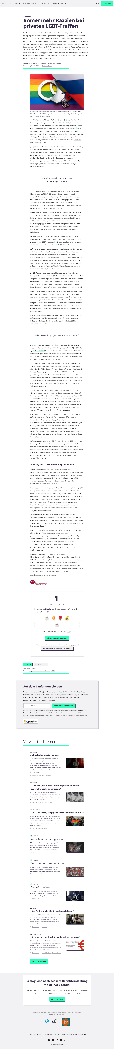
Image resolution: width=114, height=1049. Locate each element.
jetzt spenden (57, 999)
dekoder (33, 752)
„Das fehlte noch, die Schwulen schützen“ (52, 911)
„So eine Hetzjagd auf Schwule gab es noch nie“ (55, 937)
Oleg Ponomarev (46, 775)
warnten (39, 41)
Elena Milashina (46, 953)
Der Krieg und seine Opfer (47, 863)
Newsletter (34, 692)
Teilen (29, 664)
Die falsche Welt (40, 887)
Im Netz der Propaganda (46, 839)
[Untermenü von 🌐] (97, 3)
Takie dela (27, 16)
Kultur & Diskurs (36, 802)
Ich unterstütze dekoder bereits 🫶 (57, 648)
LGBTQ (53, 671)
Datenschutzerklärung (80, 715)
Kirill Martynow (42, 828)
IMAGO (37, 116)
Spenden (107, 3)
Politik (33, 828)
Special (35, 836)
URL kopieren (41, 664)
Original (25, 63)
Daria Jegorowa (48, 802)
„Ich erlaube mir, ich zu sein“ (45, 755)
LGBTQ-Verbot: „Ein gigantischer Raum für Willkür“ (57, 812)
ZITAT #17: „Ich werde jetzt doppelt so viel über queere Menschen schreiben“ (54, 787)
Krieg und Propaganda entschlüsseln (39, 671)
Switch (67, 632)
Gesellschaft (31, 668)
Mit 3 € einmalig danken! (57, 638)
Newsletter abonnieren (63, 706)
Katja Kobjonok (47, 63)
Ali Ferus (44, 927)
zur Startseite (40, 961)
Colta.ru (33, 908)
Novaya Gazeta (35, 934)
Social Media (35, 810)
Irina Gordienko (56, 953)
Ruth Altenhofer (47, 66)
